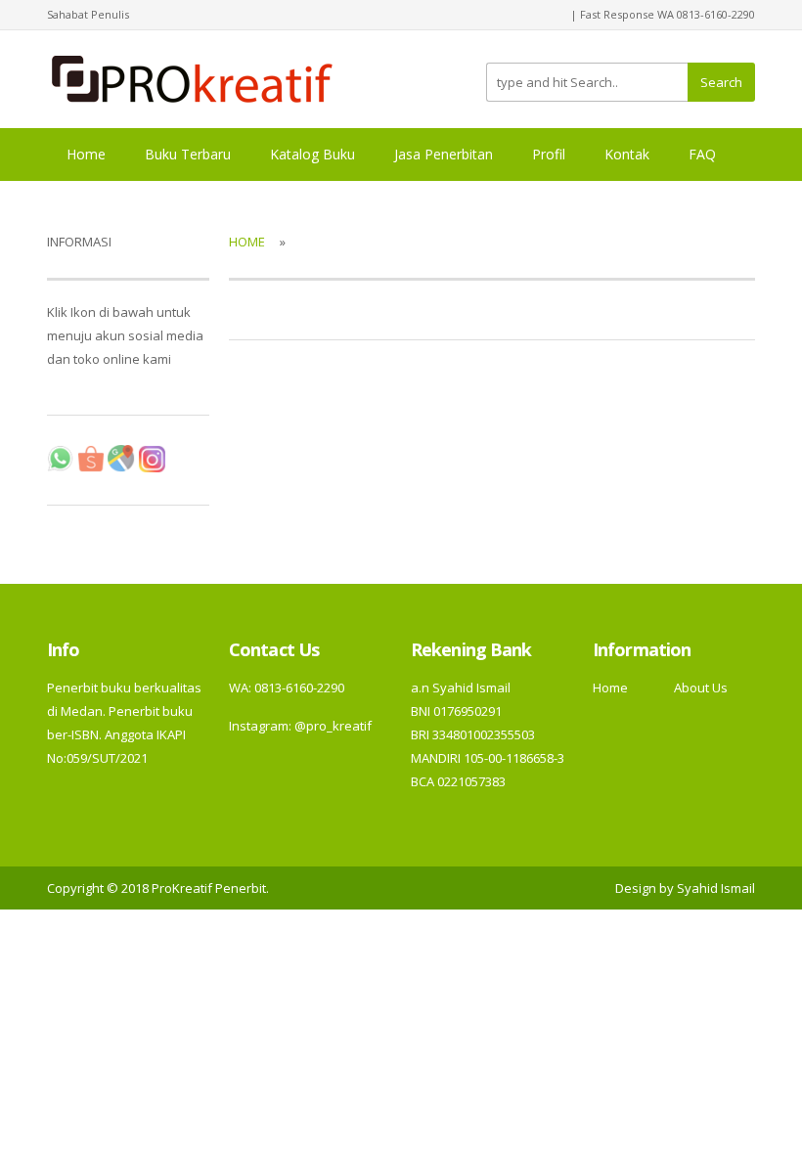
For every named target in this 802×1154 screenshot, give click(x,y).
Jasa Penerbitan (443, 154)
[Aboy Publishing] (192, 77)
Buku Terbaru (188, 154)
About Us (701, 687)
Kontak (626, 154)
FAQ (702, 154)
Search (721, 82)
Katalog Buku (312, 154)
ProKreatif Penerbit (209, 888)
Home (86, 154)
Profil (548, 154)
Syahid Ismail (716, 888)
